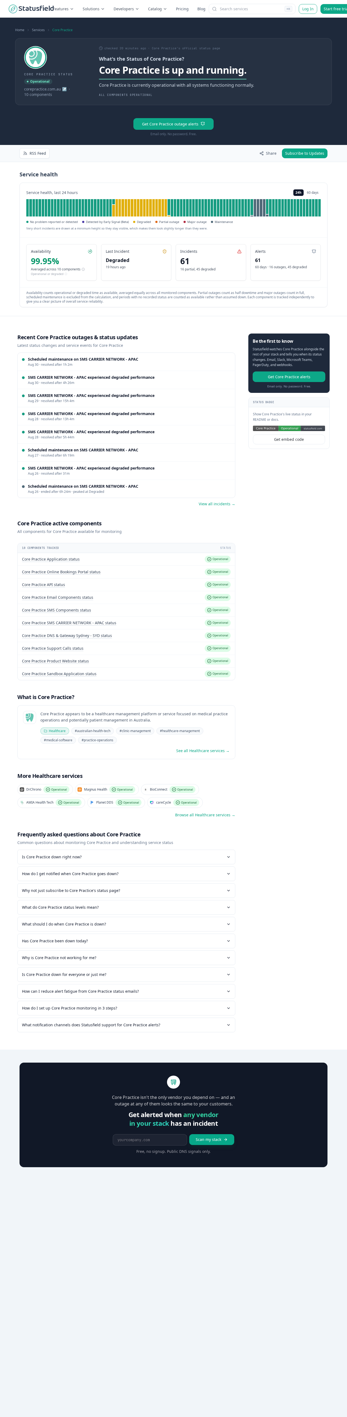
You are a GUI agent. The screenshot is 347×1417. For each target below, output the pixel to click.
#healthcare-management (180, 731)
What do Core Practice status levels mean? (60, 907)
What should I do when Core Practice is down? (64, 924)
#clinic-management (135, 731)
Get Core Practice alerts (289, 376)
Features (61, 8)
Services (38, 30)
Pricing (182, 8)
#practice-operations (97, 740)
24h (298, 192)
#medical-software (58, 740)
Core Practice (62, 30)
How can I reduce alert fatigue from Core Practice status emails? (80, 991)
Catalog (155, 8)
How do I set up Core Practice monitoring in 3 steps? (69, 1008)
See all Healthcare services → (203, 750)
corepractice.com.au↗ (45, 89)
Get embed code (289, 439)
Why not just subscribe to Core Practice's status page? (71, 890)
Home (19, 30)
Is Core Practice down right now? (52, 856)
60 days (313, 192)
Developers (124, 8)
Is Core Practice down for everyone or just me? (64, 974)
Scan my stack (208, 1139)
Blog (201, 8)
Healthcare (57, 731)
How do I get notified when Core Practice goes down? (70, 873)
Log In (308, 8)
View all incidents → (217, 503)
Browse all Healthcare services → (205, 814)
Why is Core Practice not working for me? (59, 957)
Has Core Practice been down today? (55, 940)
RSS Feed (38, 153)
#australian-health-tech (92, 731)
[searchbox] (252, 9)
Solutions (91, 8)
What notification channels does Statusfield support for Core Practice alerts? (91, 1024)
